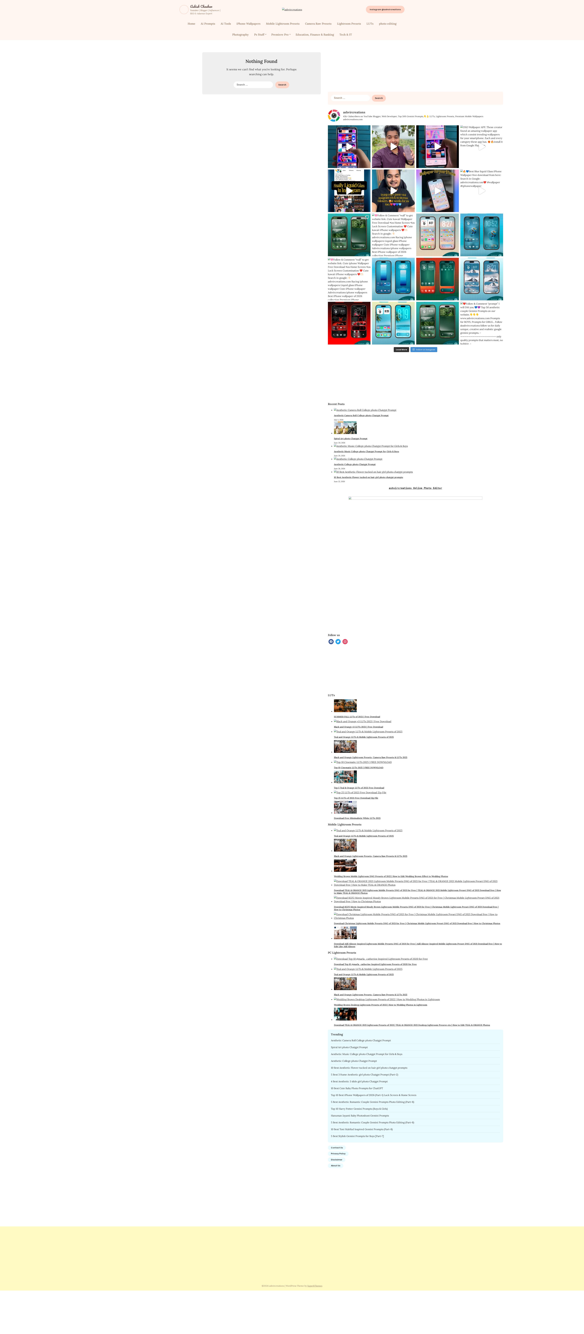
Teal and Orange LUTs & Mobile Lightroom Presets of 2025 (364, 737)
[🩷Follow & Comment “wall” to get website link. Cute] (393, 235)
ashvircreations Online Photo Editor (415, 488)
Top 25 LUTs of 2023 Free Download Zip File (356, 798)
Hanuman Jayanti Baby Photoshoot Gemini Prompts (360, 1115)
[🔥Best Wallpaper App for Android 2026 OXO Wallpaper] (393, 146)
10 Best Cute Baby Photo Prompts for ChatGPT (357, 1088)
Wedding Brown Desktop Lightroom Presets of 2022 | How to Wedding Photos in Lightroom (380, 1004)
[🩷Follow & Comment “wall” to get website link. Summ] (393, 323)
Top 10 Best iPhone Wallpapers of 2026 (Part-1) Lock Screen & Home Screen (373, 1095)
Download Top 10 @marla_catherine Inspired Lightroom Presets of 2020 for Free (375, 964)
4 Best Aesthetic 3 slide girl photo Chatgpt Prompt (359, 1081)
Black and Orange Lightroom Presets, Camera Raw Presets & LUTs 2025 (370, 757)
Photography (240, 34)
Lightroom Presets (349, 23)
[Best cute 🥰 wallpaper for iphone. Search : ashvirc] (437, 191)
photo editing (387, 23)
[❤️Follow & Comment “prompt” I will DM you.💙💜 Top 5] (481, 323)
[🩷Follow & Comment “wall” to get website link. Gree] (437, 279)
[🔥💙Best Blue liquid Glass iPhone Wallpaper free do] (481, 191)
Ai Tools (226, 23)
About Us (335, 1165)
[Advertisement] (415, 67)
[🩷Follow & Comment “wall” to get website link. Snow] (481, 279)
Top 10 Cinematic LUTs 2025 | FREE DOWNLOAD (358, 767)
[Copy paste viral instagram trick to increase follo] (393, 191)
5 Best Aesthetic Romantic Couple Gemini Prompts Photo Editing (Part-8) (372, 1101)
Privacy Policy (338, 1153)
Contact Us (337, 1147)
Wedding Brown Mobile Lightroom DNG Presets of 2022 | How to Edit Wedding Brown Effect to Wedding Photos (391, 876)
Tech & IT (345, 34)
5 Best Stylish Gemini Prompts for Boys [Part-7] (357, 1136)
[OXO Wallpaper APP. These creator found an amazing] (481, 146)
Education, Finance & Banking (315, 34)
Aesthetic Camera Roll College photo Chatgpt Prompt (361, 415)
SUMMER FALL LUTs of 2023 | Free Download (357, 716)
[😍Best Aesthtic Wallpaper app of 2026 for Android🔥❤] (437, 146)
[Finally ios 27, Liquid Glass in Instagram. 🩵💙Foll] (349, 191)
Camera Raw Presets (318, 23)
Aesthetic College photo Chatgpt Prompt (355, 464)
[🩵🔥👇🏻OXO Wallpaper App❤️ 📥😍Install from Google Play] (349, 146)
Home (191, 23)
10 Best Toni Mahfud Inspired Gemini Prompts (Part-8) (362, 1129)
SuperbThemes (314, 1285)
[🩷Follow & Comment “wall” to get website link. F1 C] (349, 323)
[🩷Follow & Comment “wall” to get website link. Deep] (481, 235)
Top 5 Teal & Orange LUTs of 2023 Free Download (359, 787)
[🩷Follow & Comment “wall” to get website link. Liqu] (393, 279)
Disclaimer (336, 1159)
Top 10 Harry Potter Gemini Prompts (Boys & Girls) (359, 1108)
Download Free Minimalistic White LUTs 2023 (357, 818)
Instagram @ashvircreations (385, 9)
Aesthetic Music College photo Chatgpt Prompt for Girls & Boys (366, 451)
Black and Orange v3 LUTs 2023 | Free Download (358, 726)
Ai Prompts (208, 23)
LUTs (370, 23)
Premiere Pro (280, 34)
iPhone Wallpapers (248, 23)
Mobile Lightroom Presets (283, 23)
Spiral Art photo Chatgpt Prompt (350, 438)
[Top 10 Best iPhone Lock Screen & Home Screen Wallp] (349, 235)
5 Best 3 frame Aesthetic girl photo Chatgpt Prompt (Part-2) (364, 1074)
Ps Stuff (259, 34)
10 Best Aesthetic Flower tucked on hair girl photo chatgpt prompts (368, 477)
